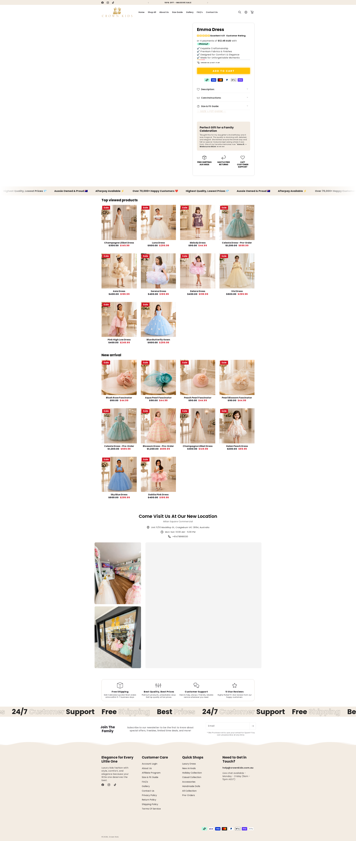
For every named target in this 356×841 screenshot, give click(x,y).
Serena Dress (158, 291)
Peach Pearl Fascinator (197, 397)
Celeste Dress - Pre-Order (237, 242)
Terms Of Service (151, 808)
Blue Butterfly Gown (158, 339)
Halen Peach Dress (237, 446)
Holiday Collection (192, 772)
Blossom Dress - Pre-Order (158, 446)
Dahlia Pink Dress (158, 494)
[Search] (240, 12)
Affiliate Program (151, 772)
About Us (147, 768)
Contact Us (148, 790)
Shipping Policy (150, 804)
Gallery (146, 786)
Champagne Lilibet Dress (119, 242)
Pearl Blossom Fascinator (237, 397)
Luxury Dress (189, 763)
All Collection (189, 790)
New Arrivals (189, 768)
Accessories (188, 781)
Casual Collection (191, 777)
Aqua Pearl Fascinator (158, 397)
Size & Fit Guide (150, 777)
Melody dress (198, 242)
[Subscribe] (253, 726)
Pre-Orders (188, 795)
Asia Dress (119, 291)
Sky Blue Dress (119, 494)
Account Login (149, 763)
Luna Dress (158, 242)
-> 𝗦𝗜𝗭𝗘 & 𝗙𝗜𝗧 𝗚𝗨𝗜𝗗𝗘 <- (211, 111)
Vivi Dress (237, 291)
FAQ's (145, 781)
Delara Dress (197, 291)
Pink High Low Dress (119, 339)
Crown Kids (114, 837)
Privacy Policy (149, 795)
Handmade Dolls (191, 786)
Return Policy (149, 799)
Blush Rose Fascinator (119, 397)
